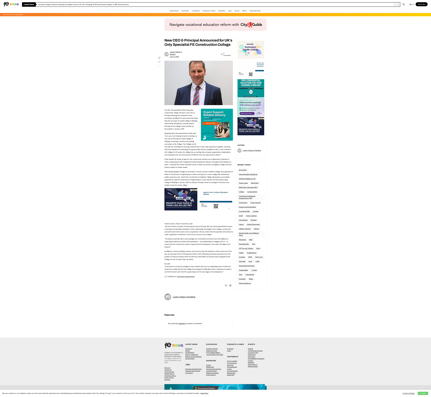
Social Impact (189, 359)
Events (236, 11)
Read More (204, 393)
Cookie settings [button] (408, 393)
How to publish (232, 361)
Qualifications (251, 253)
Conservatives (252, 192)
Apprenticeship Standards (248, 174)
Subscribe (421, 4)
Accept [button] (423, 393)
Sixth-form (259, 257)
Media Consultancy (212, 373)
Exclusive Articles (212, 349)
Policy (258, 248)
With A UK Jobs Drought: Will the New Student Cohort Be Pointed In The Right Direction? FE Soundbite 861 (76, 4)
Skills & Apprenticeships (193, 357)
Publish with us (169, 374)
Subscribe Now (255, 11)
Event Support (211, 375)
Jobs (230, 11)
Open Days (251, 357)
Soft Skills (242, 261)
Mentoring (242, 240)
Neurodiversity (244, 244)
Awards (250, 349)
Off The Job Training (246, 248)
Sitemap (167, 380)
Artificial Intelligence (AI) (247, 179)
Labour (241, 224)
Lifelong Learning (245, 229)
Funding (255, 211)
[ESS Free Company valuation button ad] (250, 88)
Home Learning (251, 216)
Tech (240, 274)
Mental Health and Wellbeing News (249, 234)
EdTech (187, 351)
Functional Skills (244, 211)
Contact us (168, 370)
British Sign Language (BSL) (248, 187)
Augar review (243, 183)
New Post (230, 365)
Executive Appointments (193, 369)
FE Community (169, 372)
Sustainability (243, 270)
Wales (251, 279)
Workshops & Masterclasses (253, 365)
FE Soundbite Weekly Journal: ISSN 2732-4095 (214, 354)
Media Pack (210, 367)
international (243, 220)
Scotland (242, 257)
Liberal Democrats (253, 224)
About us (167, 368)
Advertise (221, 11)
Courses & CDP (253, 353)
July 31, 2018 (174, 57)
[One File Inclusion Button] (250, 49)
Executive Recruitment (192, 371)
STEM (257, 261)
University (242, 279)
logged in (182, 323)
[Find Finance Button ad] (250, 107)
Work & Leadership (191, 355)
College (241, 192)
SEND (250, 257)
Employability (189, 353)
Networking (252, 355)
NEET (251, 240)
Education (188, 349)
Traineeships (249, 274)
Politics (241, 253)
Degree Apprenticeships (247, 207)
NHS (253, 244)
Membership (231, 373)
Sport (250, 261)
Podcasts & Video (208, 11)
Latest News (174, 11)
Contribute (196, 11)
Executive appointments (186, 277)
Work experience (245, 283)
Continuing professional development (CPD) (247, 197)
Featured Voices (211, 351)
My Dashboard (232, 367)
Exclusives (185, 11)
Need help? (230, 375)
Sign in (411, 4)
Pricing (208, 365)
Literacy (256, 229)
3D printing (242, 170)
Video (229, 351)
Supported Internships (246, 266)
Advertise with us (170, 376)
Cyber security (255, 203)
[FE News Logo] (11, 4)
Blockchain (254, 183)
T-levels (254, 270)
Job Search (189, 373)
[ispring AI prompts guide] (180, 209)
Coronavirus (243, 203)
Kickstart (254, 220)
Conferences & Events (255, 351)
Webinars (251, 362)
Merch (244, 11)
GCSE (241, 216)
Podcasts (230, 349)
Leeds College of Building (184, 297)
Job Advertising (211, 371)
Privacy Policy (169, 378)
